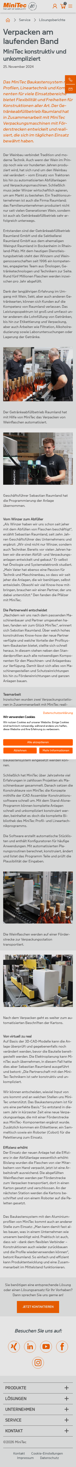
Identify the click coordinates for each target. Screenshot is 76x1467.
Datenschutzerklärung (58, 713)
